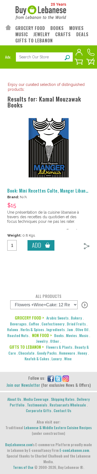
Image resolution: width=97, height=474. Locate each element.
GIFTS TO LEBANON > (26, 347)
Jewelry (42, 341)
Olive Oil (81, 329)
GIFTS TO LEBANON (34, 41)
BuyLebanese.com (18, 444)
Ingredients (55, 329)
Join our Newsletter (23, 385)
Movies (71, 335)
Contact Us (62, 410)
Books (59, 335)
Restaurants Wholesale (68, 405)
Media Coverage (35, 399)
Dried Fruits (76, 324)
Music (83, 335)
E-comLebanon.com (74, 450)
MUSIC (21, 34)
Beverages (18, 324)
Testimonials (37, 405)
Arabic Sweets (57, 318)
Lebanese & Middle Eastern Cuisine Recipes (58, 427)
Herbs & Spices (32, 329)
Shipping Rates (62, 399)
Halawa (12, 329)
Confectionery (52, 324)
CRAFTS (63, 34)
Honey (82, 353)
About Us (14, 399)
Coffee (34, 324)
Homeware (67, 353)
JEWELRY (41, 34)
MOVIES (76, 28)
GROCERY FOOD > (29, 318)
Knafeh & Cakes (37, 358)
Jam (70, 329)
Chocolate (26, 353)
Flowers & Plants (59, 347)
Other (54, 341)
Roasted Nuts (17, 335)
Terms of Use (23, 467)
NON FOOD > (42, 335)
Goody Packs (47, 353)
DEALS (82, 34)
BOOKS (57, 28)
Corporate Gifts (38, 410)
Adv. (8, 57)
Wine (68, 358)
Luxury (56, 358)
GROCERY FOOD (30, 28)
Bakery (76, 318)
